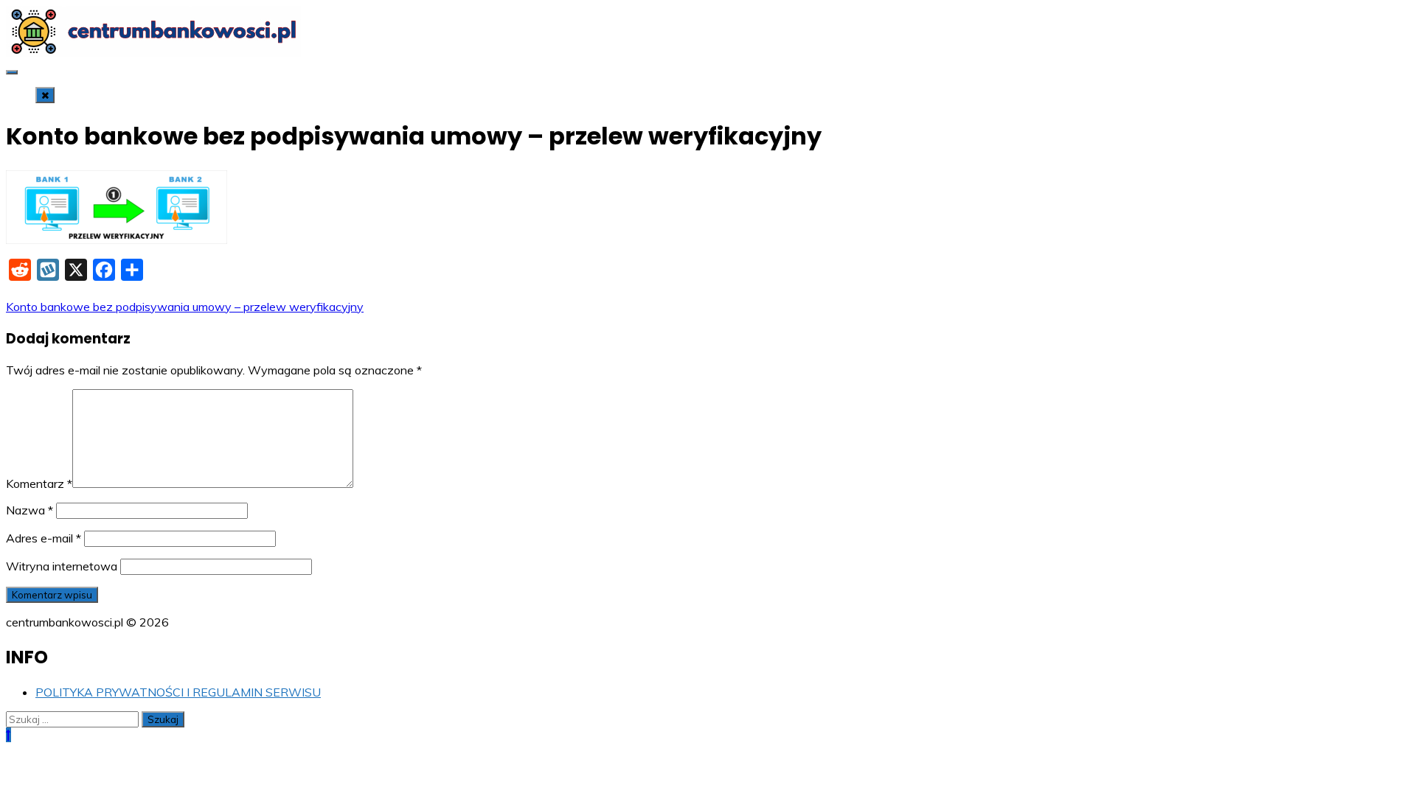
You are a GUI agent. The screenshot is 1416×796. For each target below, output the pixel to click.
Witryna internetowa (61, 566)
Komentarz (39, 483)
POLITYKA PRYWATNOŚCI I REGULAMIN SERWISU (178, 692)
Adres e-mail (43, 538)
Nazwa (29, 510)
